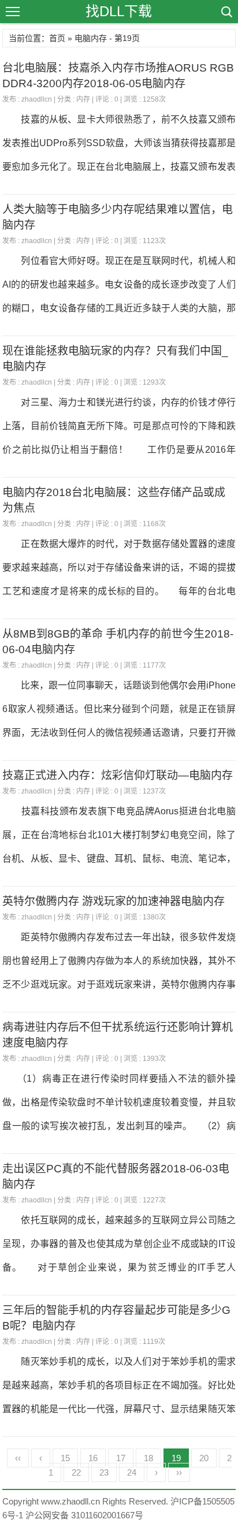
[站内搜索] (226, 11)
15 (65, 1458)
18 (148, 1458)
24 (131, 1472)
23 (104, 1472)
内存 (83, 99)
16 (93, 1458)
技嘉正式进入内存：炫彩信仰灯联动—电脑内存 (117, 775)
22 (76, 1472)
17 (120, 1458)
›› (179, 1472)
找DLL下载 (118, 11)
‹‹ (18, 1458)
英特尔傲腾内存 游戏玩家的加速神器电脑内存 (113, 901)
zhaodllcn (36, 99)
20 (204, 1458)
